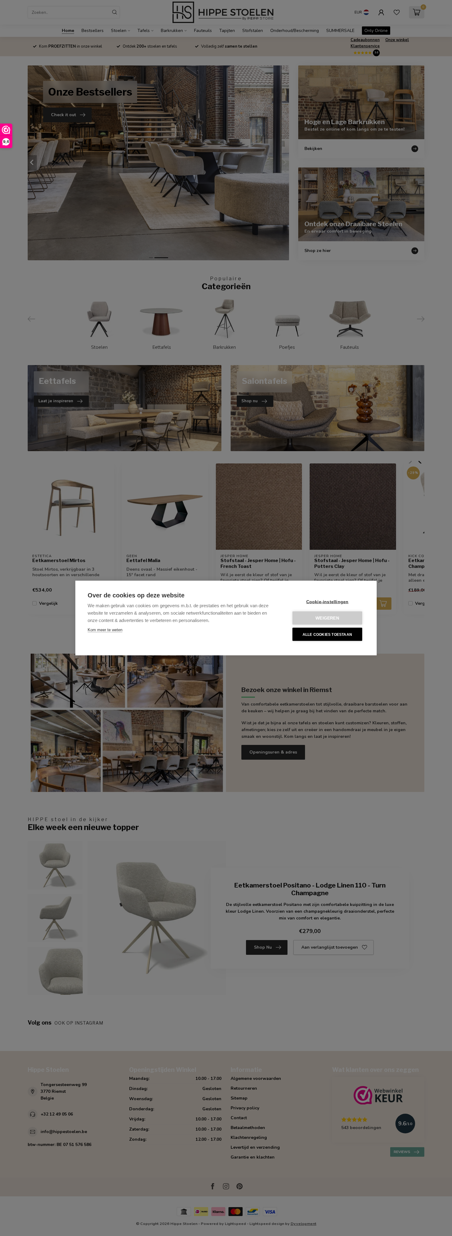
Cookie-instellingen (327, 602)
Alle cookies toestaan (327, 634)
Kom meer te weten (105, 630)
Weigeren (327, 618)
